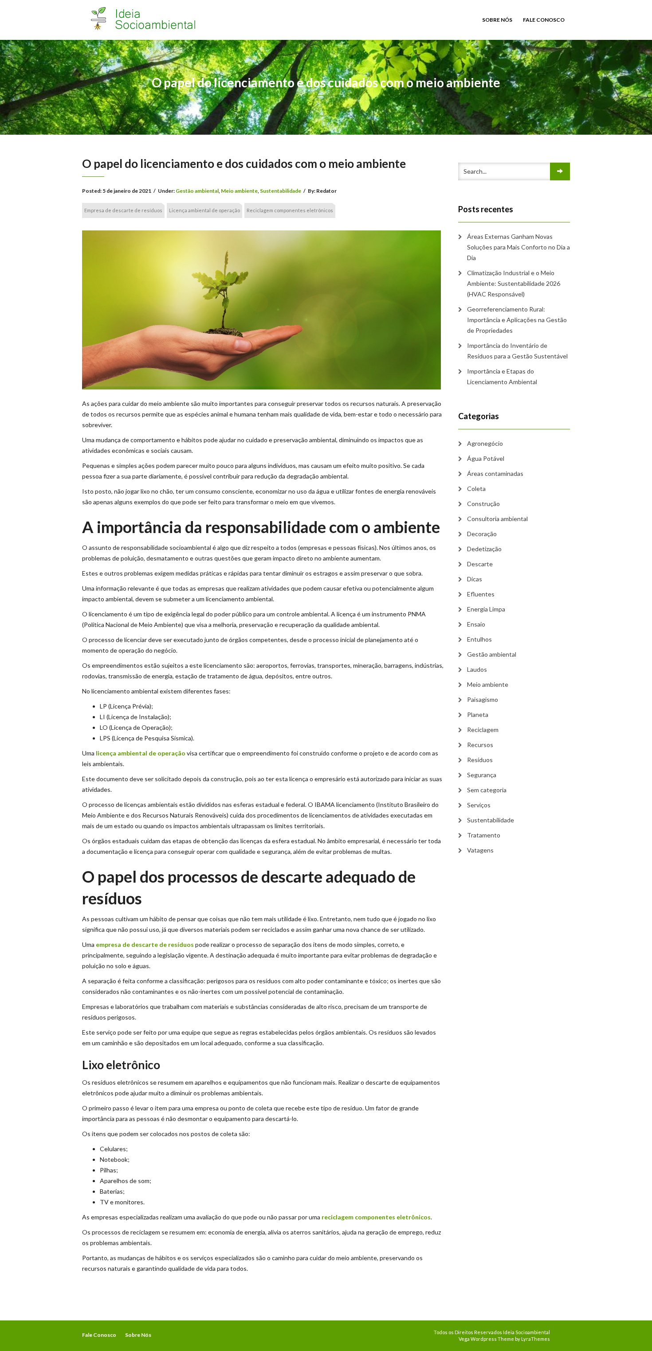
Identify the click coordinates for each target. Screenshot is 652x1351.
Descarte (480, 564)
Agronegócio (485, 443)
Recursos (480, 744)
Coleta (476, 488)
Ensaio (476, 624)
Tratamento (483, 835)
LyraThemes (535, 1339)
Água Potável (485, 458)
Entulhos (479, 639)
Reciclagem (483, 729)
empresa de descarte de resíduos (145, 944)
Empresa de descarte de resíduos (123, 210)
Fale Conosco (544, 19)
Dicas (474, 579)
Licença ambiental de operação (204, 210)
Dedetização (484, 549)
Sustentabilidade (280, 190)
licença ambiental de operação (140, 753)
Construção (483, 503)
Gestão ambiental (197, 190)
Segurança (481, 775)
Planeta (477, 714)
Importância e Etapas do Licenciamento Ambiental (502, 376)
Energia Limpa (486, 609)
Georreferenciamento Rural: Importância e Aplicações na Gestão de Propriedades (517, 319)
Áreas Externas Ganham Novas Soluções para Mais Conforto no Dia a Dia (518, 247)
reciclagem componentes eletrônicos (376, 1217)
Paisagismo (482, 699)
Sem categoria (487, 790)
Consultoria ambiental (497, 518)
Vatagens (480, 850)
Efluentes (481, 594)
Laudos (477, 669)
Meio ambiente (239, 190)
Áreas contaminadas (495, 473)
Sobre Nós (497, 19)
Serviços (479, 805)
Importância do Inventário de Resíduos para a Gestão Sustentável (517, 351)
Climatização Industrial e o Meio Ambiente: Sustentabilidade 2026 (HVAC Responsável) (513, 283)
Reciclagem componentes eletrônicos (290, 210)
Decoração (482, 533)
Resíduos (480, 759)
